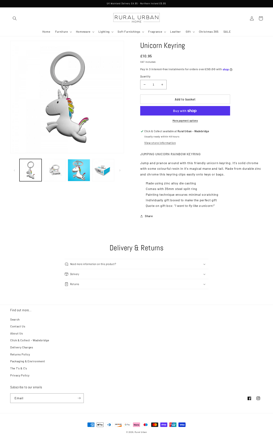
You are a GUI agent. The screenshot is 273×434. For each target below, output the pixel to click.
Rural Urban (141, 432)
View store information (160, 142)
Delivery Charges (21, 347)
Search (15, 319)
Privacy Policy (19, 375)
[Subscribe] (79, 398)
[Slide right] (120, 170)
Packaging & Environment (27, 361)
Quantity (145, 76)
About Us (16, 333)
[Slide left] (14, 170)
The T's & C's (18, 368)
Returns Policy (20, 354)
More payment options (185, 120)
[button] (14, 18)
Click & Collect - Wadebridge (29, 340)
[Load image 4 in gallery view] (103, 170)
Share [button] (149, 216)
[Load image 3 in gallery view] (79, 170)
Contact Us (17, 326)
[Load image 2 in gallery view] (55, 170)
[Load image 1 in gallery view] (31, 170)
